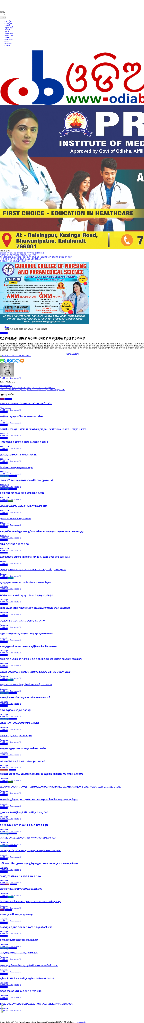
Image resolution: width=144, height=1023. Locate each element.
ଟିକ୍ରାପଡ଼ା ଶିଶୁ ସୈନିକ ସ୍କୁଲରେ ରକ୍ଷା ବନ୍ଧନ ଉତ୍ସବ (22, 621)
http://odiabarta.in (6, 386)
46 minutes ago (5, 408)
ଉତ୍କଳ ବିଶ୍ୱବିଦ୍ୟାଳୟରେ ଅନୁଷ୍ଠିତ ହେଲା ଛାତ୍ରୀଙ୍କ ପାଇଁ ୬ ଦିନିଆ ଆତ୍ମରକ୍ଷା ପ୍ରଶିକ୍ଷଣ (39, 799)
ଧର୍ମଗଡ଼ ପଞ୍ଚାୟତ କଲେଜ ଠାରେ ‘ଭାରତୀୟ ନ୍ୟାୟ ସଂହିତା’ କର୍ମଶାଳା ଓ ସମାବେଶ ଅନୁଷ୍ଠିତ (36, 1004)
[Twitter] (14, 361)
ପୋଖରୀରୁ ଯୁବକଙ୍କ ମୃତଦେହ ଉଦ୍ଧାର (16, 735)
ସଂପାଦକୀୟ (8, 43)
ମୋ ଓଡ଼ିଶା (8, 21)
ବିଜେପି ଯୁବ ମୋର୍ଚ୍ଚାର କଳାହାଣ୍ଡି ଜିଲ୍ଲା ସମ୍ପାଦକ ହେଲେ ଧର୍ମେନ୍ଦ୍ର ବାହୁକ (30, 901)
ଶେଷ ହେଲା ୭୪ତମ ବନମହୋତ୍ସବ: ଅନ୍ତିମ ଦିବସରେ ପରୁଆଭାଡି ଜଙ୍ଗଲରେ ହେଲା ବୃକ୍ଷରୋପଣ (32, 390)
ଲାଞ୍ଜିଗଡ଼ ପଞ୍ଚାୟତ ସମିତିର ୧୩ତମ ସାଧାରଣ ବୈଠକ (21, 416)
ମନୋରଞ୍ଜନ (8, 33)
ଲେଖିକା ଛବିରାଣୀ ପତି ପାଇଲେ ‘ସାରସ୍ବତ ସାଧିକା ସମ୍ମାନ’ (23, 506)
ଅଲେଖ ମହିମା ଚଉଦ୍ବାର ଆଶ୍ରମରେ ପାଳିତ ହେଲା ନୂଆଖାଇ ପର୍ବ (26, 480)
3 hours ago (4, 421)
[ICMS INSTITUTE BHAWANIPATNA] (15, 356)
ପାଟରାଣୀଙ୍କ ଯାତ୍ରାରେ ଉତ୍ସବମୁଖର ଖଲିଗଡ (19, 953)
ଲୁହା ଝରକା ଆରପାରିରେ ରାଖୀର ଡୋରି (15, 518)
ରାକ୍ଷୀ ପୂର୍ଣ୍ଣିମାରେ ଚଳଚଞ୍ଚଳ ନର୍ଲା (14, 544)
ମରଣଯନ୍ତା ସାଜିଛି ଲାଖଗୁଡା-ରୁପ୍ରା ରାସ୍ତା (16, 914)
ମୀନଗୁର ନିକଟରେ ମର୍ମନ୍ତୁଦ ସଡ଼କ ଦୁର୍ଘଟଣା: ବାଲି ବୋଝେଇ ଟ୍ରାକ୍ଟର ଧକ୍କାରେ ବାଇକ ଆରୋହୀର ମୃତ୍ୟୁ (42, 531)
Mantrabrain (81, 1022)
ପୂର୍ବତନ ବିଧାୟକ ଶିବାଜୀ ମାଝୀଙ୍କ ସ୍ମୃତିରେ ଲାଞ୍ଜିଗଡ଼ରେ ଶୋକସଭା (27, 978)
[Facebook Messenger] (10, 361)
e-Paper (7, 45)
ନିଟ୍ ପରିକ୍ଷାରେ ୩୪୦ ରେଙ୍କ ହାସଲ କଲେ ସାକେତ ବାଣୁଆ (24, 825)
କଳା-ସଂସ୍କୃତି (8, 27)
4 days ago (4, 970)
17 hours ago (4, 485)
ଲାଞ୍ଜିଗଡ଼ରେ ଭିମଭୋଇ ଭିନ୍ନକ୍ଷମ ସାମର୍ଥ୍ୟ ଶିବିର (21, 991)
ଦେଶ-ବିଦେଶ (8, 23)
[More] (22, 361)
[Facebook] (6, 361)
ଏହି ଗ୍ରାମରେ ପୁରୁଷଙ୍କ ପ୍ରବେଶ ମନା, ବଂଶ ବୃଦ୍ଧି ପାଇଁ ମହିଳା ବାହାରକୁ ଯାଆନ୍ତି (27, 388)
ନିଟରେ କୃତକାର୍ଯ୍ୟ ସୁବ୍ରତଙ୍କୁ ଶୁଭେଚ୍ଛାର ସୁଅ (19, 940)
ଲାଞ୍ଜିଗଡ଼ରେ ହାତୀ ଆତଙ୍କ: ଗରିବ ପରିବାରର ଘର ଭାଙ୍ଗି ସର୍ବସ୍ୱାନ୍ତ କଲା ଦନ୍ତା (33, 569)
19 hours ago (4, 510)
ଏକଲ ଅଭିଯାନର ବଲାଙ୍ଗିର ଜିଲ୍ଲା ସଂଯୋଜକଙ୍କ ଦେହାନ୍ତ (24, 442)
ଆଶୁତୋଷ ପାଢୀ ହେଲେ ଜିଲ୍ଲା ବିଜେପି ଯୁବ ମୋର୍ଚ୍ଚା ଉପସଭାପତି (26, 684)
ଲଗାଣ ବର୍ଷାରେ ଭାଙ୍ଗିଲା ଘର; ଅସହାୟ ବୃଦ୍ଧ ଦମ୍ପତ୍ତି (22, 761)
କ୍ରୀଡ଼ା (6, 31)
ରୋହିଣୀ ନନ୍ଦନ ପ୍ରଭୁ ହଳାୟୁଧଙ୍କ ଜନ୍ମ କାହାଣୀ (19, 723)
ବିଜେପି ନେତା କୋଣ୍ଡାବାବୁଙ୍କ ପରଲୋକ (16, 467)
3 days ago (4, 753)
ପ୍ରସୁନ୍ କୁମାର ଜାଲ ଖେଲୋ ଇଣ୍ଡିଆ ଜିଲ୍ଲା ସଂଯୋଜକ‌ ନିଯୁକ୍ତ (25, 582)
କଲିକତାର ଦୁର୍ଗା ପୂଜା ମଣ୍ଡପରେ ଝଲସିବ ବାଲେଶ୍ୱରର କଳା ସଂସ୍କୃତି (28, 838)
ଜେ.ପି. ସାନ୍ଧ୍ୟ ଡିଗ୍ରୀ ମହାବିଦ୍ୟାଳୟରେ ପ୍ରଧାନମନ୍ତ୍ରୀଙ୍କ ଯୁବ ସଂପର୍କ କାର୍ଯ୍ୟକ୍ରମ (35, 608)
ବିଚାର (6, 41)
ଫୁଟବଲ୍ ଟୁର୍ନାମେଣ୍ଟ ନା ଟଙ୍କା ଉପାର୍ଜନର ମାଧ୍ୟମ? (21, 889)
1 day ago (3, 561)
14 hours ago (4, 446)
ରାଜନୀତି (7, 25)
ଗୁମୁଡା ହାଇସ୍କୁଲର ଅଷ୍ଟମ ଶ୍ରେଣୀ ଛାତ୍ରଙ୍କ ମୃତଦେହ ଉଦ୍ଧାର (26, 633)
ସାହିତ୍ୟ (7, 29)
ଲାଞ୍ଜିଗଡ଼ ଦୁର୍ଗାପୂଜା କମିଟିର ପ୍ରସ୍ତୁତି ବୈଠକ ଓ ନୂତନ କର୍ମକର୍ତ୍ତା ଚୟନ (29, 965)
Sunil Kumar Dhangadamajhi (10, 378)
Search (2, 13)
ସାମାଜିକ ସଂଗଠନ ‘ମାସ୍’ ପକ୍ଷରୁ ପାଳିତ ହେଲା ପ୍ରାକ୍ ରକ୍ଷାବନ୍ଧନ (26, 595)
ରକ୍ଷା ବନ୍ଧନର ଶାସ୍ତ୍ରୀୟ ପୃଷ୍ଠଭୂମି (15, 710)
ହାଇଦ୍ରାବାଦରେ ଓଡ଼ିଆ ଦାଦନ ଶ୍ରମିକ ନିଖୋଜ (18, 455)
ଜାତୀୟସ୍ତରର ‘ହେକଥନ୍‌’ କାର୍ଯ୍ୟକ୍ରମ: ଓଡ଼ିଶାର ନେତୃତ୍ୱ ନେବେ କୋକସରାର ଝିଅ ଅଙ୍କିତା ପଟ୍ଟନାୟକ (41, 774)
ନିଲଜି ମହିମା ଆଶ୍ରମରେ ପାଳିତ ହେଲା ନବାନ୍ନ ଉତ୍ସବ (22, 493)
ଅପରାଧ (7, 37)
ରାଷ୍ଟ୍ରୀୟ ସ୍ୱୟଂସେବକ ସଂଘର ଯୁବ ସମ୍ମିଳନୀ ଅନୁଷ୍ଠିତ (23, 748)
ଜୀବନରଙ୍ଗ (8, 35)
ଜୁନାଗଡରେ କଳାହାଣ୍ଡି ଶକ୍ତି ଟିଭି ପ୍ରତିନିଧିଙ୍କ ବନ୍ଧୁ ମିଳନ (24, 812)
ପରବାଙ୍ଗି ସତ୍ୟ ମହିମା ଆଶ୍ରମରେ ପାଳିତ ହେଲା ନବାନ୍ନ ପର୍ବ (25, 697)
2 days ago (4, 587)
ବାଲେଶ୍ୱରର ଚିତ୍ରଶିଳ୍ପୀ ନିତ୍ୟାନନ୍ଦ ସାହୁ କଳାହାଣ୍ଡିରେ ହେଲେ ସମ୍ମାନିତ (30, 850)
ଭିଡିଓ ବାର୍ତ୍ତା (8, 39)
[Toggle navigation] (1, 11)
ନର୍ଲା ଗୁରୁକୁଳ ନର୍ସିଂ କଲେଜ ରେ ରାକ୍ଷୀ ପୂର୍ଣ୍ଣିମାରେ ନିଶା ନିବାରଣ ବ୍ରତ (28, 646)
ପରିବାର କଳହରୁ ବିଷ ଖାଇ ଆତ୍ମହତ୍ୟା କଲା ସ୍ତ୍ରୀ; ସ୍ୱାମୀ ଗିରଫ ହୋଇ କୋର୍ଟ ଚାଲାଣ (35, 557)
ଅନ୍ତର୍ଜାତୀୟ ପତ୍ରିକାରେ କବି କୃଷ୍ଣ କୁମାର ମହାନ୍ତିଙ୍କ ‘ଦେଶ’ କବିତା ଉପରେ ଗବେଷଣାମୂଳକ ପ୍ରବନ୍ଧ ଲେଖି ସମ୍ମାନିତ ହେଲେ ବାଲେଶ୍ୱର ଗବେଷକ (60, 787)
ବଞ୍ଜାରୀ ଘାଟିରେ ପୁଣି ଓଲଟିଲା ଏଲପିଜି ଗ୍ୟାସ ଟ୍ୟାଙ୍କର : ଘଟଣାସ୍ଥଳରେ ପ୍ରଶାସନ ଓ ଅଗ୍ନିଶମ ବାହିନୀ (43, 429)
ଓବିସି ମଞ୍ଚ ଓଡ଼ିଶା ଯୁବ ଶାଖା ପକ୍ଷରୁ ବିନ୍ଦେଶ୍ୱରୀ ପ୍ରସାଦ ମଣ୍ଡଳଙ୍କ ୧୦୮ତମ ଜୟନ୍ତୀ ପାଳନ (39, 863)
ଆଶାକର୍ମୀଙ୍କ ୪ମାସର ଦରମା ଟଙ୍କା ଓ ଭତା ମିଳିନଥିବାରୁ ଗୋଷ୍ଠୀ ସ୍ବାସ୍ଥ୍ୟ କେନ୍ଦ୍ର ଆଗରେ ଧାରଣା (41, 659)
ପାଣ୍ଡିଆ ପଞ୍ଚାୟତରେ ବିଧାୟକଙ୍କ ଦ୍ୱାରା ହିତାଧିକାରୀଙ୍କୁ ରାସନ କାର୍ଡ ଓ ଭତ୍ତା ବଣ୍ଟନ (35, 672)
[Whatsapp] (2, 361)
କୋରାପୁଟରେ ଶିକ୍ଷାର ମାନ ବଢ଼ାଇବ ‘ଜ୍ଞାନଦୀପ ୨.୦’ (21, 876)
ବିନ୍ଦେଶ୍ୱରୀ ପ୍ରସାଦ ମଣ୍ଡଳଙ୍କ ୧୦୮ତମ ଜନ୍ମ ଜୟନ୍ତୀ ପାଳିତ (26, 927)
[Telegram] (18, 361)
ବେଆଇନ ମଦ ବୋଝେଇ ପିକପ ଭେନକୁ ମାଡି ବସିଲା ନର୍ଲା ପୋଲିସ (26, 403)
